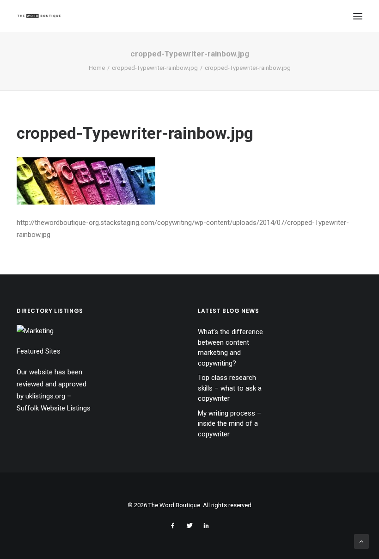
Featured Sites (39, 351)
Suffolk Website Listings (54, 408)
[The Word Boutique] (39, 15)
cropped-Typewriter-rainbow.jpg (155, 67)
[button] (357, 16)
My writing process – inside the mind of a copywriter (229, 423)
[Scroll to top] (361, 541)
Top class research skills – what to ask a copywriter (230, 388)
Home (97, 67)
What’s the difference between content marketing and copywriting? (230, 347)
